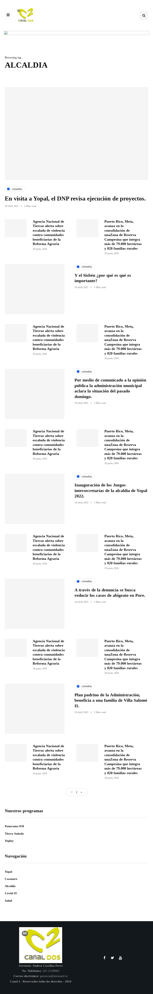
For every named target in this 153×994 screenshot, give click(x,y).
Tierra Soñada (14, 833)
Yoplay (9, 840)
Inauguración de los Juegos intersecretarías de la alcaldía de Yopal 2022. (111, 490)
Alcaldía (10, 886)
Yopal (8, 871)
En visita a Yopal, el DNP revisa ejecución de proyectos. (75, 198)
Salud (8, 900)
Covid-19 (11, 893)
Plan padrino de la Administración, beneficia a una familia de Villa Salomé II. (111, 700)
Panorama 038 (14, 826)
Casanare (11, 878)
